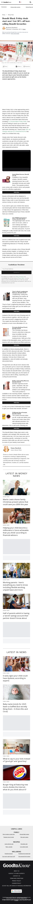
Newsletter (27, 66)
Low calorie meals (24, 846)
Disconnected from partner (24, 856)
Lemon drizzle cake (9, 844)
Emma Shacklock (12, 27)
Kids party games (24, 837)
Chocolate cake (24, 844)
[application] (16, 160)
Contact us (16, 876)
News (24, 29)
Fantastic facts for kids (9, 837)
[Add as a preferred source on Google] (16, 891)
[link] (7, 179)
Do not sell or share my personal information (16, 885)
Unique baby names (15, 7)
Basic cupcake (9, 846)
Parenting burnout (9, 853)
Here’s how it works (15, 33)
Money (3, 14)
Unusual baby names (24, 834)
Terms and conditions (16, 878)
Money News (11, 14)
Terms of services (20, 276)
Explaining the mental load (24, 853)
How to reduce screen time (9, 834)
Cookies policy (16, 883)
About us (16, 871)
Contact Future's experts (16, 873)
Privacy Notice (21, 278)
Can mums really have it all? (8, 856)
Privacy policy (16, 880)
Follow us (19, 66)
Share (6, 66)
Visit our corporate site (22, 898)
